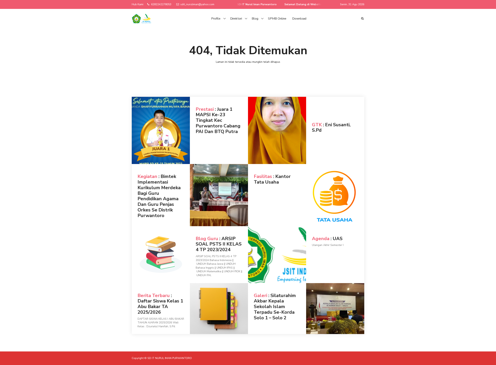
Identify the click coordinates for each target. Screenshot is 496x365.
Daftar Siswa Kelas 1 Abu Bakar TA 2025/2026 (160, 306)
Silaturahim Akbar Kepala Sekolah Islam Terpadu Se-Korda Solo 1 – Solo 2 (275, 306)
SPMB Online (277, 18)
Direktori (236, 18)
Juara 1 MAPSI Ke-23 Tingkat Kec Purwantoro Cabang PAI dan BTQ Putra (218, 120)
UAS (338, 238)
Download (299, 18)
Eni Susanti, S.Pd (331, 127)
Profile (215, 18)
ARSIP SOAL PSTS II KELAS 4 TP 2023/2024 (219, 244)
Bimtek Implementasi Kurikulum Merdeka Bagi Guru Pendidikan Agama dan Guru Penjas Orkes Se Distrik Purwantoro (159, 196)
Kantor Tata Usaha (272, 179)
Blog (255, 18)
